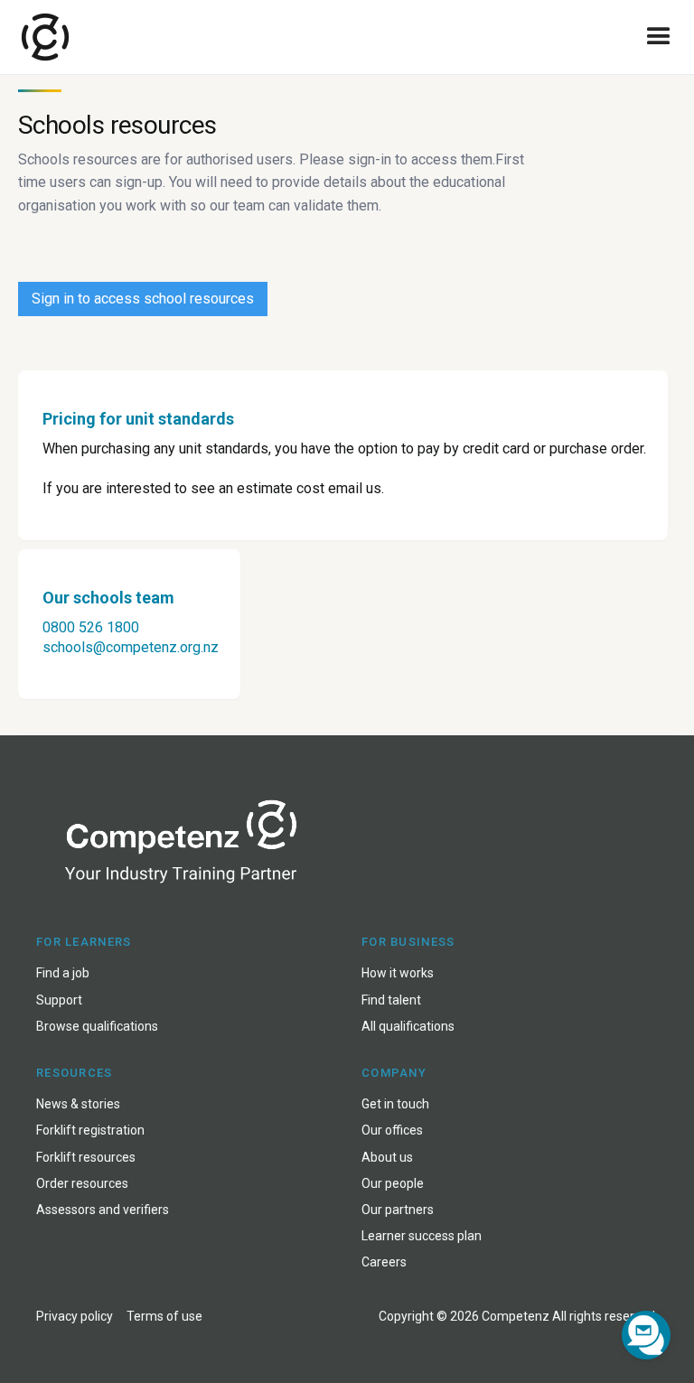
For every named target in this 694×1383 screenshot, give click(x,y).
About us (387, 1157)
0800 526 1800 (90, 627)
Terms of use (164, 1316)
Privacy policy (74, 1316)
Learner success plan (421, 1236)
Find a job (62, 973)
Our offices (392, 1130)
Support (59, 1000)
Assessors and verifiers (102, 1209)
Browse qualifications (97, 1026)
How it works (397, 973)
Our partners (397, 1209)
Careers (384, 1262)
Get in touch (395, 1104)
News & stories (78, 1104)
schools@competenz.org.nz (130, 647)
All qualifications (408, 1026)
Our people (392, 1183)
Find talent (391, 1000)
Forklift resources (86, 1157)
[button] (659, 37)
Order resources (82, 1183)
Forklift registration (90, 1130)
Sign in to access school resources (143, 298)
